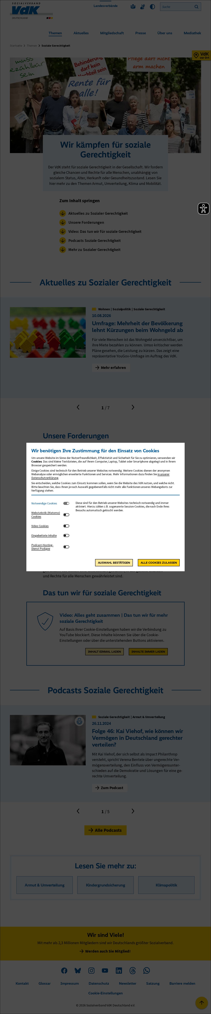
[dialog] (105, 507)
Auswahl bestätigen (114, 563)
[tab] (47, 503)
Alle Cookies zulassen (159, 563)
